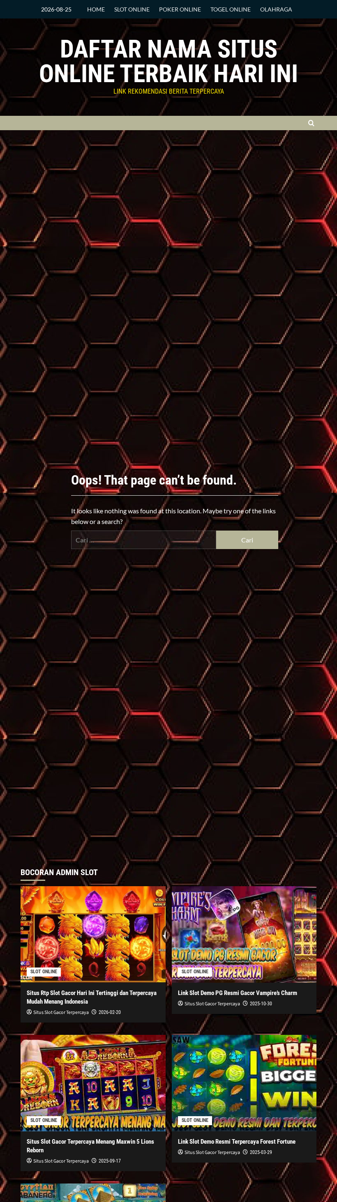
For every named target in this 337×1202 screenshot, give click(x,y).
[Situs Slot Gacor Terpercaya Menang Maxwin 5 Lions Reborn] (93, 1083)
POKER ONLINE (180, 9)
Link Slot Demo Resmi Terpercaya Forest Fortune (236, 1141)
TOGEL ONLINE (230, 9)
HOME (96, 9)
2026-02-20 (110, 1012)
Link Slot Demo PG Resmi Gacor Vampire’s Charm (237, 993)
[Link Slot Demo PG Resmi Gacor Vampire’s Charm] (244, 934)
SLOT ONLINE (132, 9)
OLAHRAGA (276, 9)
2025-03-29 (261, 1152)
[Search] (311, 123)
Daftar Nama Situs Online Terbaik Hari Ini (168, 61)
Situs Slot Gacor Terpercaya (61, 1012)
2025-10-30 (261, 1004)
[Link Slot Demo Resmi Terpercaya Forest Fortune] (244, 1083)
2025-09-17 (110, 1161)
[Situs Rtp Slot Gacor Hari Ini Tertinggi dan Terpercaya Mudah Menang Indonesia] (93, 934)
